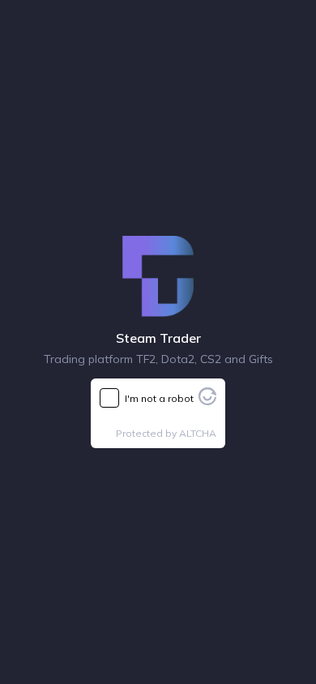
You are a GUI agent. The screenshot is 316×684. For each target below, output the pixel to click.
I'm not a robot (159, 398)
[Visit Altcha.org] (207, 400)
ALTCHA (197, 433)
